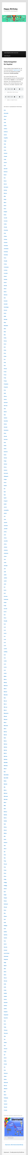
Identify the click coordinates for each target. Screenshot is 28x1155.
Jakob (5, 513)
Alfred (5, 116)
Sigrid (5, 965)
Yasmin (5, 1107)
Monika (5, 814)
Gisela (5, 411)
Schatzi (5, 950)
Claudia (5, 261)
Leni (5, 642)
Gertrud (5, 405)
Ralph (5, 894)
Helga (5, 461)
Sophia (5, 993)
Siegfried (6, 959)
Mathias (5, 759)
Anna (5, 150)
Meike (5, 781)
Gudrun (5, 418)
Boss (5, 208)
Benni (5, 181)
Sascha (5, 947)
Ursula (5, 1064)
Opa (5, 858)
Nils (5, 836)
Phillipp (5, 885)
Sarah (5, 944)
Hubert (5, 485)
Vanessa (6, 1073)
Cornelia (6, 273)
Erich (5, 344)
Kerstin (5, 608)
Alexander (6, 113)
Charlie (5, 227)
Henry (5, 467)
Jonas (5, 556)
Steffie (5, 1008)
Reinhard (6, 904)
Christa (5, 239)
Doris (5, 313)
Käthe (5, 602)
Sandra (5, 938)
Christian (6, 245)
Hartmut (5, 439)
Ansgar (5, 156)
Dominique (6, 307)
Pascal (5, 864)
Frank (5, 371)
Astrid (5, 162)
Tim (4, 1039)
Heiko (5, 448)
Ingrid (5, 498)
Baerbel (5, 168)
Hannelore (6, 430)
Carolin (5, 218)
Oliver (5, 848)
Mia (4, 787)
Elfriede (5, 319)
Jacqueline (6, 510)
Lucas (5, 667)
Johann (5, 547)
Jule (5, 568)
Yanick (5, 1101)
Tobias (5, 1042)
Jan (4, 516)
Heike (5, 445)
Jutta (5, 584)
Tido (5, 1036)
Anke (5, 147)
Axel (5, 165)
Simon (5, 978)
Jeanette (6, 525)
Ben (5, 178)
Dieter (5, 291)
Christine (6, 254)
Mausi (5, 768)
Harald (5, 436)
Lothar (5, 661)
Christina (6, 251)
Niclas (5, 827)
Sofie (5, 987)
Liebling (5, 651)
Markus (5, 744)
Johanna (6, 550)
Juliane (5, 578)
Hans (5, 433)
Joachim (6, 541)
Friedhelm (6, 384)
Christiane (6, 248)
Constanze (6, 267)
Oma (5, 854)
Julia (5, 571)
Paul (5, 867)
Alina (5, 119)
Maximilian (6, 774)
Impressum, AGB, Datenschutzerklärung (14, 1144)
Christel (5, 242)
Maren (5, 710)
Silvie (5, 974)
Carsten (5, 221)
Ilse (4, 488)
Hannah (5, 427)
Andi (5, 122)
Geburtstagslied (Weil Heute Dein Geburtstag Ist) (11, 54)
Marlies (5, 747)
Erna (5, 353)
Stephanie (6, 1014)
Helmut (5, 464)
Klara (5, 618)
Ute (4, 1067)
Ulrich (5, 1058)
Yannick (5, 1104)
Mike (5, 805)
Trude (5, 1051)
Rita (5, 913)
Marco (5, 704)
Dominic (5, 301)
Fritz (5, 390)
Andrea (5, 128)
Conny (5, 264)
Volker (5, 1076)
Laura (5, 633)
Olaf (5, 845)
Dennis (5, 285)
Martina (5, 756)
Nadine (5, 821)
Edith (5, 316)
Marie (5, 728)
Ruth (5, 928)
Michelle (5, 799)
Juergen (5, 565)
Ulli (4, 1054)
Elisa (5, 328)
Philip (5, 879)
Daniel (5, 276)
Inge (5, 491)
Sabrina (5, 934)
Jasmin (5, 522)
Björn (5, 202)
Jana (5, 519)
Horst (5, 482)
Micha (5, 790)
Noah (5, 839)
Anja (5, 144)
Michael (5, 793)
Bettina (5, 190)
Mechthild (6, 778)
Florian (5, 368)
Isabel (5, 504)
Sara (5, 941)
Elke (5, 334)
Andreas (6, 131)
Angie (5, 141)
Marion (5, 734)
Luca (5, 664)
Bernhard (6, 187)
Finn (5, 365)
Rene (5, 910)
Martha (5, 750)
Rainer (5, 888)
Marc (5, 698)
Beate (5, 174)
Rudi (5, 922)
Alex (5, 110)
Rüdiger (5, 925)
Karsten (5, 596)
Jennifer (5, 528)
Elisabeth (6, 325)
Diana (5, 288)
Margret (5, 719)
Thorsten (6, 1033)
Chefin (5, 236)
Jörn (5, 559)
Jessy (5, 538)
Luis (5, 670)
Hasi (5, 442)
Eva (5, 359)
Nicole (5, 830)
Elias (5, 322)
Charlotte (6, 230)
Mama (5, 679)
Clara (5, 258)
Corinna (5, 270)
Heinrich (6, 451)
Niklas (5, 833)
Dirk (5, 298)
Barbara (5, 171)
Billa (5, 196)
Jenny (5, 531)
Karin (5, 590)
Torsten (5, 1048)
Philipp (5, 882)
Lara (5, 627)
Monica (5, 811)
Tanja (5, 1027)
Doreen (5, 310)
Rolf (5, 919)
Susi (5, 1021)
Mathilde (6, 762)
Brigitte (5, 211)
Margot (5, 716)
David (5, 282)
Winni (5, 1094)
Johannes (6, 553)
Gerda (5, 399)
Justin (5, 581)
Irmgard (5, 501)
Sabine (5, 931)
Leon (5, 645)
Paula (5, 870)
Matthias (6, 765)
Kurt (5, 624)
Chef (5, 233)
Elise (5, 331)
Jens (5, 534)
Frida (5, 378)
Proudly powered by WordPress (17, 1152)
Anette (5, 134)
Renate (5, 907)
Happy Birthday (11, 9)
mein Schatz (6, 953)
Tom (5, 1045)
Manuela (6, 694)
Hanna (5, 424)
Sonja (5, 990)
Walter (5, 1079)
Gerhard (5, 402)
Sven (5, 1024)
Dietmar (5, 294)
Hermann (6, 473)
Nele (5, 824)
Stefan (5, 999)
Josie (5, 562)
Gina (5, 408)
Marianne (6, 725)
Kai (4, 587)
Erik (5, 347)
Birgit (5, 199)
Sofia (5, 984)
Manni (5, 688)
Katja (5, 605)
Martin (5, 753)
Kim (5, 614)
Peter (5, 873)
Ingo (5, 494)
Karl (5, 593)
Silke (5, 968)
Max (5, 771)
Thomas (5, 1030)
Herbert (5, 470)
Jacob (5, 507)
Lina (5, 654)
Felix (5, 362)
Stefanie (5, 1002)
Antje (5, 159)
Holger (5, 479)
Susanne (6, 1018)
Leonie (5, 648)
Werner (5, 1085)
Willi (5, 1091)
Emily (5, 338)
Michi (5, 802)
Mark (5, 738)
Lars (5, 630)
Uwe (5, 1070)
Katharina (6, 599)
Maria (5, 722)
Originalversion (16, 70)
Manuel (5, 691)
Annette (5, 153)
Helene (5, 458)
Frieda (5, 381)
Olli (4, 851)
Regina (5, 898)
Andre (5, 125)
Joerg (5, 544)
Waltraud (6, 1082)
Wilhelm (5, 1088)
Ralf (5, 891)
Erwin (5, 356)
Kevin (5, 611)
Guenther (6, 421)
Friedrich (6, 387)
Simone (5, 981)
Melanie (5, 784)
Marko (5, 741)
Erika (5, 350)
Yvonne (5, 1110)
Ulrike (5, 1061)
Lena (5, 639)
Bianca (5, 193)
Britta (5, 214)
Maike (5, 676)
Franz (5, 374)
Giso (5, 414)
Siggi (5, 962)
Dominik (5, 304)
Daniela (5, 279)
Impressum (6, 1152)
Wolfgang (6, 1098)
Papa (5, 861)
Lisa (5, 658)
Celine (5, 224)
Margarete (6, 713)
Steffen (5, 1005)
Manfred (5, 685)
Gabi (5, 393)
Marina (5, 731)
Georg (5, 396)
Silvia (5, 971)
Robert (5, 916)
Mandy (5, 682)
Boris (5, 205)
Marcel (5, 701)
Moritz (5, 818)
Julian (5, 574)
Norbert (5, 842)
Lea (4, 636)
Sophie (5, 996)
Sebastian (6, 956)
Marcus (5, 707)
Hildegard (6, 476)
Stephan (5, 1011)
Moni (5, 808)
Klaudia (5, 621)
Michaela (6, 796)
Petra (5, 876)
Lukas (5, 673)
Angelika (6, 138)
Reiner (5, 901)
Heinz (5, 454)
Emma (5, 341)
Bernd (5, 184)
